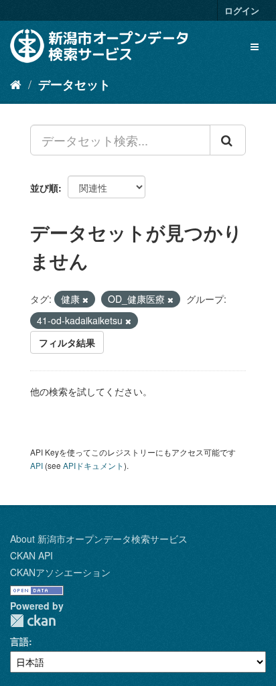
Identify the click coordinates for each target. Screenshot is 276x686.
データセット (74, 84)
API (36, 465)
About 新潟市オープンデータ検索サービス (99, 538)
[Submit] (228, 140)
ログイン (241, 10)
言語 (19, 641)
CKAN (33, 621)
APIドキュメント (93, 465)
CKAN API (31, 555)
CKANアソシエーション (60, 572)
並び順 (44, 187)
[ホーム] (15, 83)
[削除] (85, 299)
